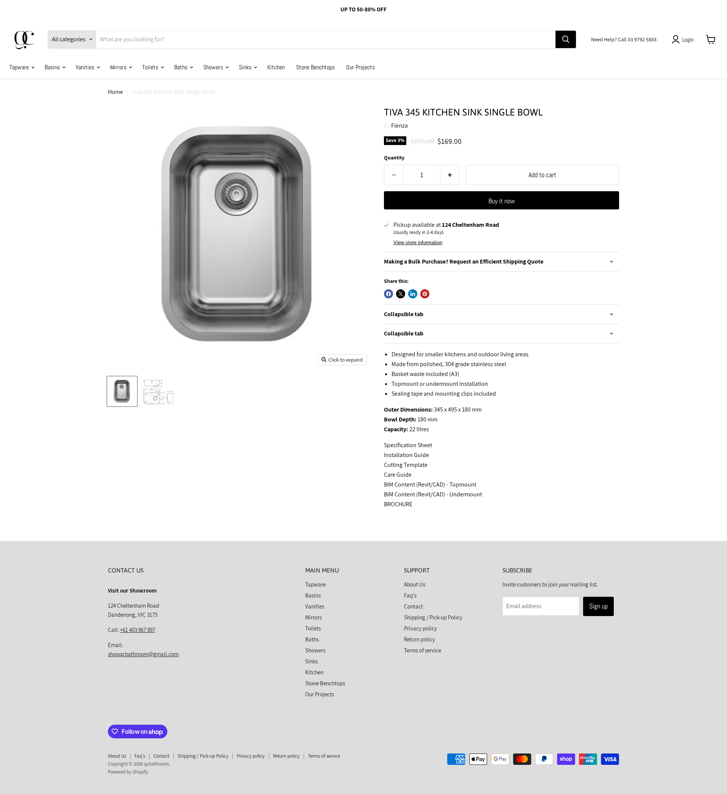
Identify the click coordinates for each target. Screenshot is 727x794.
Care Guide (398, 475)
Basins (53, 67)
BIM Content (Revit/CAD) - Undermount (433, 494)
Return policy (419, 639)
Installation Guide (406, 455)
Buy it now (501, 201)
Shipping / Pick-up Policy (433, 617)
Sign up (598, 606)
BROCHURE (398, 504)
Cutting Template (405, 465)
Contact (413, 606)
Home (115, 92)
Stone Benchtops (315, 67)
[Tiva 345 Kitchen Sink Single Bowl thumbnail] (122, 391)
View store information (417, 242)
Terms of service (422, 650)
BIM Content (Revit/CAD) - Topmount (430, 484)
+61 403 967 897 (137, 629)
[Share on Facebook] (388, 293)
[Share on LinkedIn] (412, 293)
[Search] (565, 39)
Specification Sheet (408, 445)
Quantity (394, 157)
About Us (414, 584)
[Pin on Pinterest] (424, 293)
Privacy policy (420, 628)
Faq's (410, 595)
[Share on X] (400, 293)
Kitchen (276, 67)
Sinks (246, 67)
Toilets (151, 67)
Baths (181, 67)
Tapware (19, 67)
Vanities (86, 67)
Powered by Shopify (128, 772)
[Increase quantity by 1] (450, 175)
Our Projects (360, 67)
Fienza (399, 125)
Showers (214, 67)
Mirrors (119, 67)
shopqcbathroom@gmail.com (143, 654)
